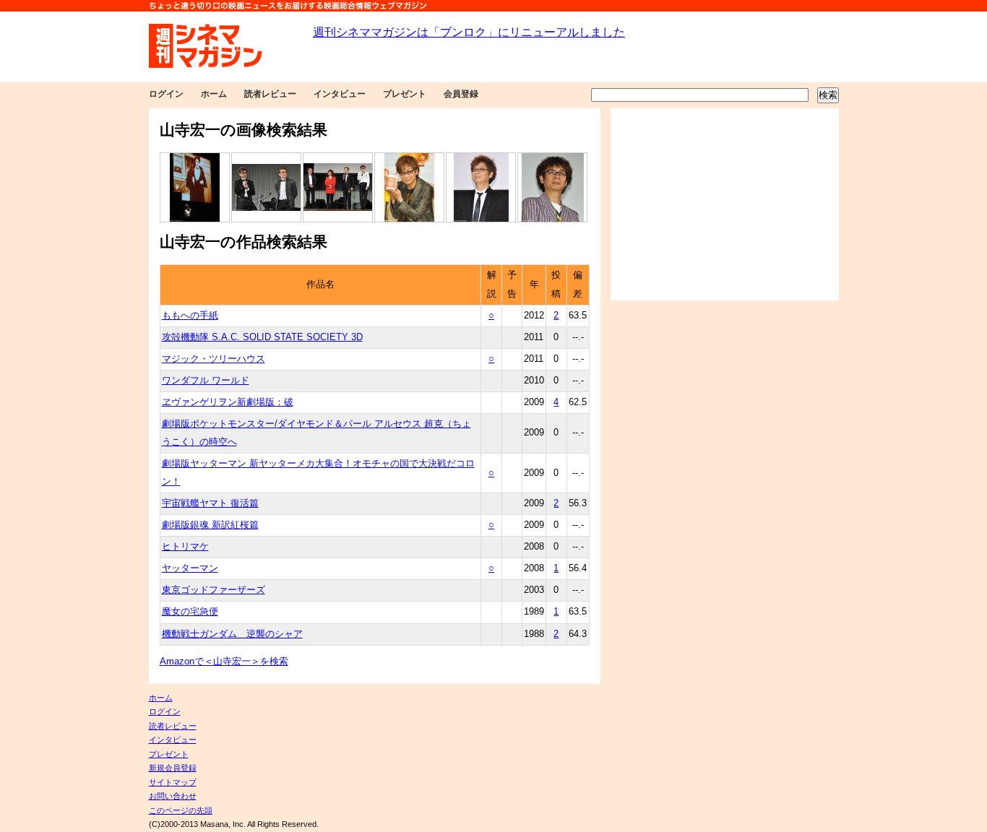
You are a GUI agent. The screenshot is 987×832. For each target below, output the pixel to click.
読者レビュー (270, 94)
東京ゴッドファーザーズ (213, 590)
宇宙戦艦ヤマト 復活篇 (210, 503)
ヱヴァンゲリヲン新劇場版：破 (227, 402)
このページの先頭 (180, 810)
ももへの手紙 (190, 316)
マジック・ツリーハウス (213, 359)
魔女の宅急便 (190, 612)
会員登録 (461, 94)
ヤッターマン (190, 568)
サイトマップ (173, 782)
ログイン (166, 94)
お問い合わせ (173, 796)
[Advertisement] (724, 204)
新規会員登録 (173, 767)
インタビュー (340, 94)
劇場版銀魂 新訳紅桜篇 (210, 525)
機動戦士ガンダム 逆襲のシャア (232, 634)
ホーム (214, 94)
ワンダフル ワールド (205, 381)
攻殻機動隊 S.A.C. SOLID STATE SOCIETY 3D (262, 337)
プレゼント (404, 94)
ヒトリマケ (185, 547)
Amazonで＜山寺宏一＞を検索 (224, 661)
